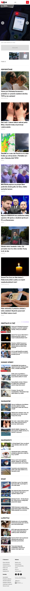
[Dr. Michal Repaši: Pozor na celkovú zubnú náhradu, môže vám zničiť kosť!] (6, 446)
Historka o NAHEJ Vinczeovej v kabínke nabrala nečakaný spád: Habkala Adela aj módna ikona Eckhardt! (19, 345)
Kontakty (5, 574)
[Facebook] (16, 574)
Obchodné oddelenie (7, 580)
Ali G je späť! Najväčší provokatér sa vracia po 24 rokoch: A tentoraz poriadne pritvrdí (19, 353)
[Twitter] (21, 574)
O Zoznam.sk (5, 559)
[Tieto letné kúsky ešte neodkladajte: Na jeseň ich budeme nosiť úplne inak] (6, 549)
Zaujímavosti (6, 440)
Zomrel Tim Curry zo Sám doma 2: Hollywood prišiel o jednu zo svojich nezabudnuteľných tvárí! (19, 336)
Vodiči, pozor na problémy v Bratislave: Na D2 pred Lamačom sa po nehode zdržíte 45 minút (19, 375)
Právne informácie (6, 562)
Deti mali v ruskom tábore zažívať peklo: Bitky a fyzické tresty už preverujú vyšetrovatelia (19, 422)
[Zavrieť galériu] (27, 2)
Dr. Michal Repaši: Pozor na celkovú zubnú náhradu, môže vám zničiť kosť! (20, 445)
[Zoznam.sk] (17, 581)
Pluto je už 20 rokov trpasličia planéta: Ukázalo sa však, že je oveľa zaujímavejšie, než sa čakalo (19, 461)
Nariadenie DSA (6, 571)
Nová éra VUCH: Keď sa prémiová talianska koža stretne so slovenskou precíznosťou (19, 539)
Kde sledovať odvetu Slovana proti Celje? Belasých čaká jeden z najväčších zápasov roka (20, 492)
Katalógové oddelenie (7, 582)
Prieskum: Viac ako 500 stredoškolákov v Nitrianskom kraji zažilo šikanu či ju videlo (20, 392)
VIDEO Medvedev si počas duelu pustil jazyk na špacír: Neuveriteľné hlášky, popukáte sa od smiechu (20, 508)
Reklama (17, 559)
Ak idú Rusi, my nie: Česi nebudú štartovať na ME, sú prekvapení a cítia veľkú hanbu (19, 484)
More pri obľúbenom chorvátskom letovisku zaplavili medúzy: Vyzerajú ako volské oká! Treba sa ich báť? (19, 407)
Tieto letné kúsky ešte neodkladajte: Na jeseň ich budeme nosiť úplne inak (18, 547)
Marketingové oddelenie (7, 584)
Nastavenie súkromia (7, 566)
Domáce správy (7, 362)
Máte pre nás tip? (6, 586)
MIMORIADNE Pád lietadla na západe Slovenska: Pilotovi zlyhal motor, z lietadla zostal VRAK (19, 367)
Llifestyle (5, 518)
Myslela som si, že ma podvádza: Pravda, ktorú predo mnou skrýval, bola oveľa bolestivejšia (19, 523)
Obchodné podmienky (19, 566)
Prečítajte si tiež (8, 323)
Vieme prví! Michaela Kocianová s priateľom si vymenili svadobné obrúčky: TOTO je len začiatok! (19, 328)
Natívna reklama (18, 571)
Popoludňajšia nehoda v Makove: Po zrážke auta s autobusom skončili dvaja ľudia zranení (19, 383)
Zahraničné (6, 401)
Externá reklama (18, 564)
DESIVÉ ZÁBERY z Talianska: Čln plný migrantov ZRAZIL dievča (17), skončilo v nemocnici (20, 431)
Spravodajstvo (5, 577)
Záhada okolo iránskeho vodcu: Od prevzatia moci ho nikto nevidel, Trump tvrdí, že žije (19, 414)
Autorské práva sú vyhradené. (20, 578)
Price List (16, 569)
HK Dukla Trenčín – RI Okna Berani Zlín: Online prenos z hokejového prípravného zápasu (19, 500)
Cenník (16, 567)
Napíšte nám (5, 569)
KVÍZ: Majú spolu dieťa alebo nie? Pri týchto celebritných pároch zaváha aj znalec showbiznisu (19, 531)
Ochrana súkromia (6, 564)
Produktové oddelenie (7, 579)
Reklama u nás (17, 562)
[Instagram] (18, 574)
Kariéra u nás (5, 567)
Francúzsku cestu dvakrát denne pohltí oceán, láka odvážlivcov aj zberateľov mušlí (19, 469)
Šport (3, 479)
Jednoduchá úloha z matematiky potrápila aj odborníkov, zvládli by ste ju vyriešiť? (19, 453)
